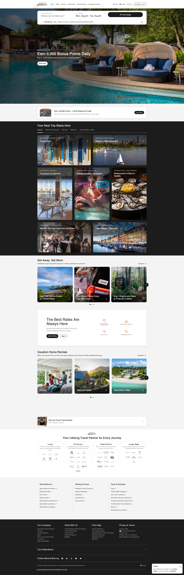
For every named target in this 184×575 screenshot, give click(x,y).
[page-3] (93, 397)
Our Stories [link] (40, 539)
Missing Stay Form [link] (97, 537)
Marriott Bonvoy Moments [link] (47, 504)
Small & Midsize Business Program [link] (75, 529)
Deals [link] (112, 488)
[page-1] (90, 397)
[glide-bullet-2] (92, 304)
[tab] (40, 131)
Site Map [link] (94, 539)
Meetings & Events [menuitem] (94, 4)
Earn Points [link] (43, 494)
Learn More (139, 112)
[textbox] (57, 16)
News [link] (39, 535)
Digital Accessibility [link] (43, 541)
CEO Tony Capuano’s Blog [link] (45, 537)
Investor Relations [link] (42, 533)
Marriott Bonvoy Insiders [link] (47, 507)
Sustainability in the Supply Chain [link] (129, 537)
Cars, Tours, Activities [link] (117, 494)
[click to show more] (146, 378)
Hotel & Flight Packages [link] (118, 491)
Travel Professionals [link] (71, 531)
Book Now (42, 63)
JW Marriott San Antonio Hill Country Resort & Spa (132, 96)
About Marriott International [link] (45, 529)
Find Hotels (126, 15)
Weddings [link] (78, 494)
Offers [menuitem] (58, 4)
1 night (80, 13)
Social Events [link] (79, 497)
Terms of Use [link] (123, 533)
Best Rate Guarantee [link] (98, 535)
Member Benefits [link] (45, 491)
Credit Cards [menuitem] (71, 4)
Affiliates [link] (67, 537)
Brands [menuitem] (63, 4)
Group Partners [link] (69, 533)
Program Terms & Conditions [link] (128, 535)
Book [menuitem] (52, 4)
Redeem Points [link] (44, 497)
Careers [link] (39, 531)
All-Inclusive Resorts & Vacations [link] (121, 497)
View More (141, 263)
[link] (115, 4)
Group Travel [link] (79, 501)
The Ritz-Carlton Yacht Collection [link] (121, 504)
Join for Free (52, 336)
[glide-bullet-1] (91, 304)
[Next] (147, 285)
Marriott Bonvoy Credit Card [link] (48, 501)
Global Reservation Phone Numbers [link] (103, 533)
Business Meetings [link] (81, 491)
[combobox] (57, 15)
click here (173, 571)
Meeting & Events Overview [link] (83, 488)
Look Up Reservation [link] (98, 531)
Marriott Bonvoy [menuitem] (82, 4)
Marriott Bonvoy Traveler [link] (118, 510)
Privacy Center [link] (123, 529)
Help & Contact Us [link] (97, 529)
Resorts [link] (113, 507)
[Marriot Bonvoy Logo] (92, 434)
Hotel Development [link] (70, 535)
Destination (47, 13)
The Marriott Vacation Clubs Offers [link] (121, 501)
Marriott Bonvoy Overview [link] (47, 488)
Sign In (63, 336)
